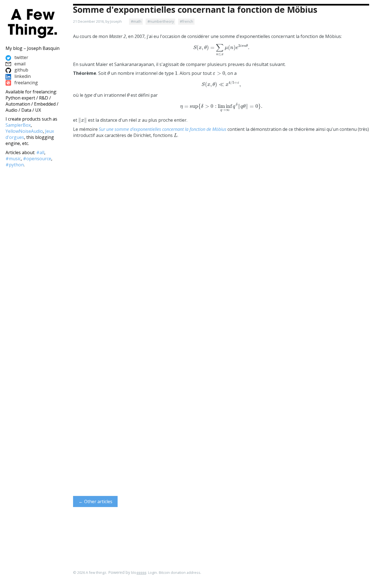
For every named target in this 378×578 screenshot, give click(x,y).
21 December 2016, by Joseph (97, 21)
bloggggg (138, 572)
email (19, 64)
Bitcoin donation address (179, 572)
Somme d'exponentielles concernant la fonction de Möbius (195, 9)
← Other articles (95, 501)
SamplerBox (18, 125)
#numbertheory (160, 21)
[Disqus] (221, 252)
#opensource (37, 159)
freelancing (25, 83)
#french (186, 21)
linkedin (22, 76)
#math (136, 21)
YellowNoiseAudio (24, 131)
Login (152, 572)
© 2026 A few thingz (89, 572)
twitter (20, 57)
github (20, 70)
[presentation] (221, 50)
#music (13, 159)
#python (15, 165)
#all (40, 152)
